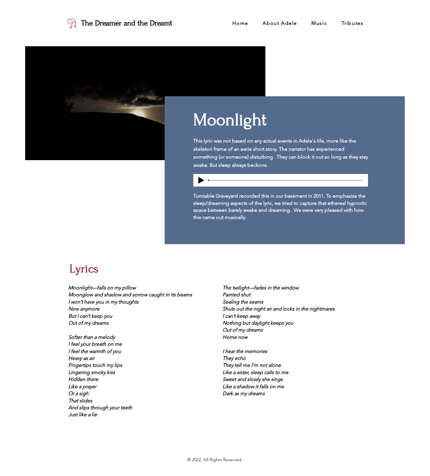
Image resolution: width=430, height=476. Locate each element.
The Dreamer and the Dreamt (126, 23)
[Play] (201, 180)
